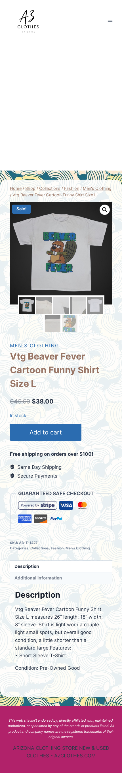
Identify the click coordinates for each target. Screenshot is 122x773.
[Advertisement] (61, 107)
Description (26, 566)
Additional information (38, 578)
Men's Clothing (34, 345)
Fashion (57, 548)
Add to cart (46, 432)
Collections (39, 548)
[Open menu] (110, 21)
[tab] (61, 566)
